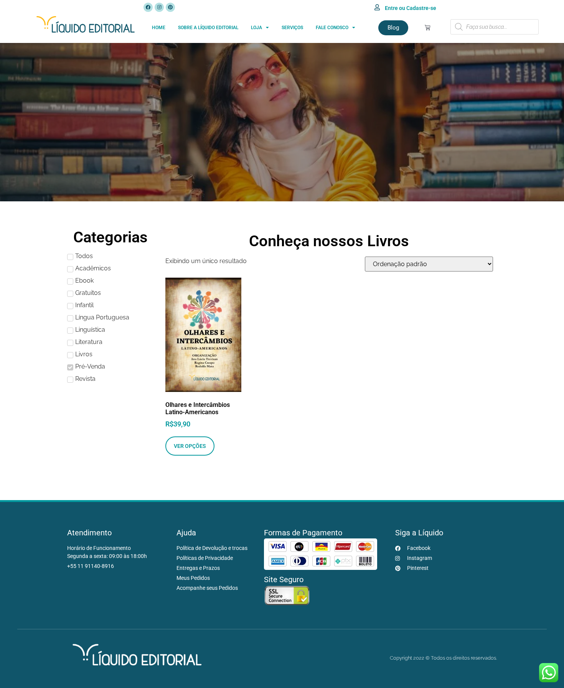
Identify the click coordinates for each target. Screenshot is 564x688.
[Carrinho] (427, 27)
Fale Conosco (332, 27)
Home (158, 27)
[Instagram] (159, 7)
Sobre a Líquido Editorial (208, 27)
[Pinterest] (170, 7)
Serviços (292, 27)
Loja (256, 27)
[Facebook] (148, 7)
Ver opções (190, 446)
